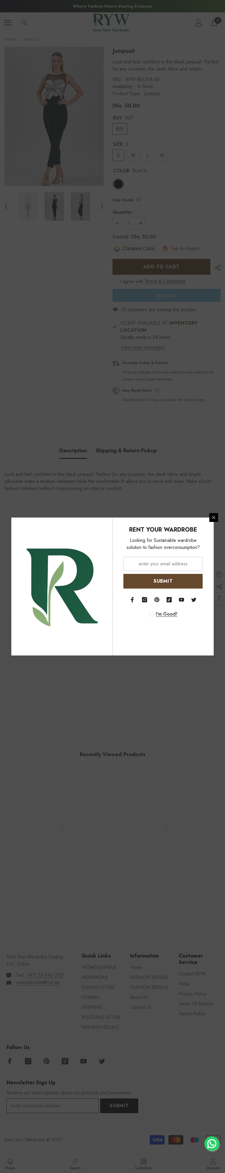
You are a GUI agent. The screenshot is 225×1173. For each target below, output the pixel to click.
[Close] (213, 517)
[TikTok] (169, 600)
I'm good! (166, 614)
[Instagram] (145, 600)
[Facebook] (132, 600)
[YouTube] (181, 600)
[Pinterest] (157, 600)
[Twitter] (194, 600)
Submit (163, 581)
